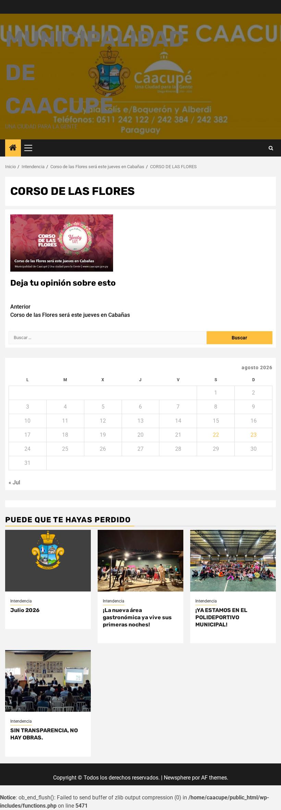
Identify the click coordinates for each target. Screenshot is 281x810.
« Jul (14, 482)
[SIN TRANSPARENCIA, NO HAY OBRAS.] (48, 681)
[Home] (13, 148)
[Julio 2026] (48, 560)
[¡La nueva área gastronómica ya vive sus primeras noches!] (140, 560)
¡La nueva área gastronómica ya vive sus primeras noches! (137, 617)
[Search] (271, 148)
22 (216, 435)
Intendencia (21, 601)
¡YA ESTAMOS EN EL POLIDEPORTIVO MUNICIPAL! (221, 617)
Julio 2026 (24, 610)
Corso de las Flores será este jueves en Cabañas (70, 310)
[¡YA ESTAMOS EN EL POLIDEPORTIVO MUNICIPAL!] (233, 560)
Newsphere (177, 777)
